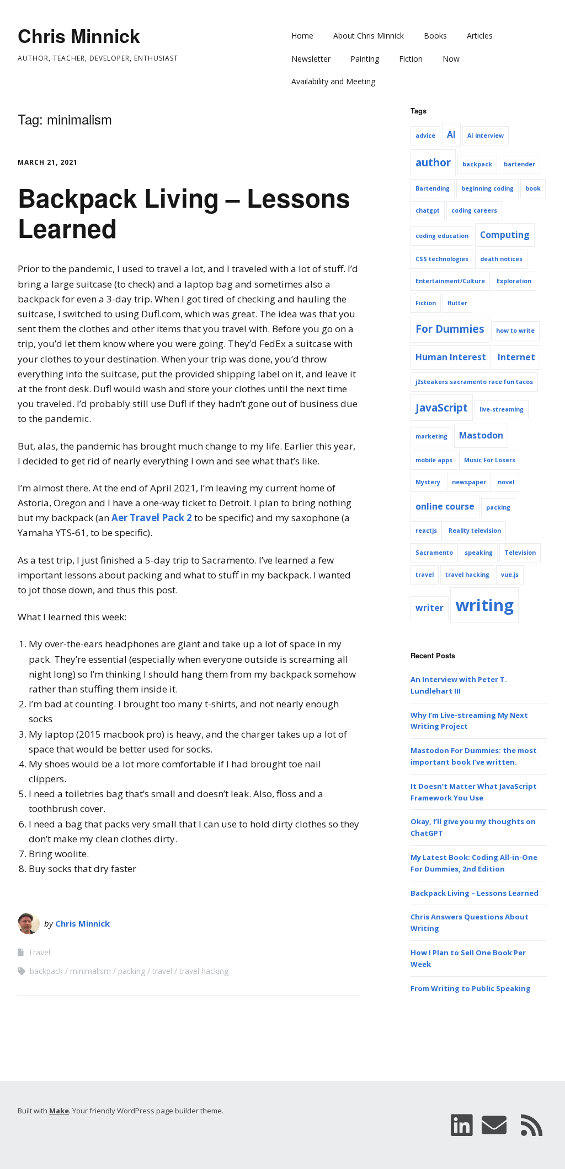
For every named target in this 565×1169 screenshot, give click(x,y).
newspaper (469, 482)
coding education (441, 236)
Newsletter (311, 58)
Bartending (432, 188)
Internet (516, 357)
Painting (364, 58)
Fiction (411, 58)
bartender (519, 164)
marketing (431, 436)
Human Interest (450, 357)
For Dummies (449, 328)
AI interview (485, 135)
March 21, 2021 (48, 162)
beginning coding (487, 188)
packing (131, 971)
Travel (39, 952)
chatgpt (427, 210)
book (533, 188)
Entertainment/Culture (450, 281)
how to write (515, 330)
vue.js (510, 574)
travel (162, 971)
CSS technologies (441, 259)
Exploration (514, 281)
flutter (457, 303)
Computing (505, 235)
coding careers (474, 210)
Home (302, 35)
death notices (501, 259)
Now (451, 58)
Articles (480, 35)
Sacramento (434, 552)
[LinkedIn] (461, 1125)
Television (520, 552)
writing (484, 605)
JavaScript (441, 407)
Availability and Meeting (333, 81)
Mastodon (481, 435)
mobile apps (433, 460)
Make (59, 1111)
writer (429, 608)
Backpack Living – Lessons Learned (184, 212)
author (433, 162)
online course (445, 506)
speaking (479, 552)
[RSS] (531, 1125)
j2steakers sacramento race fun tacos (474, 382)
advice (425, 135)
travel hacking (203, 971)
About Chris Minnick (368, 35)
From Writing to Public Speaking (471, 988)
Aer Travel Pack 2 (151, 517)
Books (435, 35)
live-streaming (501, 409)
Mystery (427, 482)
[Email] (494, 1125)
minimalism (90, 971)
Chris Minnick (79, 35)
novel (506, 482)
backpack (46, 971)
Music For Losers (489, 460)
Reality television (475, 530)
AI (451, 134)
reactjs (426, 530)
